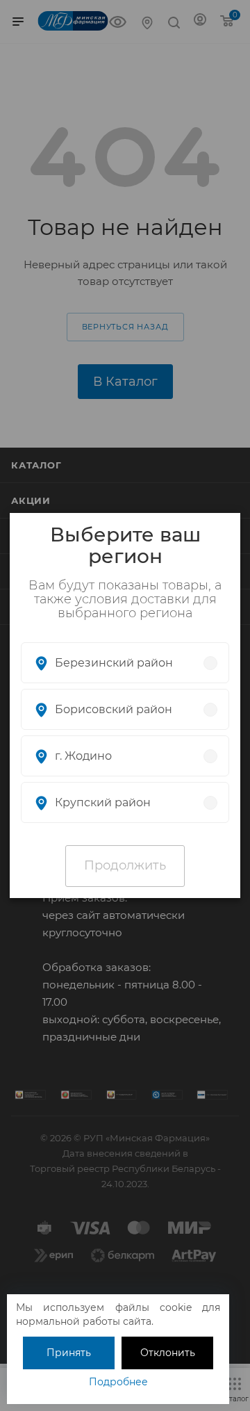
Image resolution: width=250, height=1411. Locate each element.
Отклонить (167, 1352)
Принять (69, 1352)
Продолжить (125, 865)
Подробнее (118, 1382)
